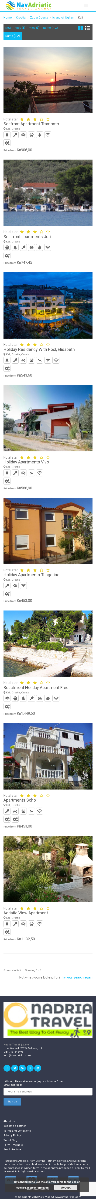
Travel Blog (10, 1140)
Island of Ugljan (63, 17)
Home (7, 17)
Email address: (12, 1084)
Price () (20, 27)
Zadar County (39, 17)
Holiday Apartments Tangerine (31, 574)
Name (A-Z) (50, 27)
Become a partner (14, 1125)
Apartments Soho (19, 800)
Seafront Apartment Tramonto (31, 123)
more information (38, 1187)
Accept (66, 1187)
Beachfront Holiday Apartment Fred (36, 687)
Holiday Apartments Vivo (26, 461)
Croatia (21, 17)
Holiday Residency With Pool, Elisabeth (39, 349)
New (8, 27)
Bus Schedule (12, 1149)
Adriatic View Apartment (25, 912)
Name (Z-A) (12, 36)
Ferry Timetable (13, 1144)
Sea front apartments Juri (27, 236)
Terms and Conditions (17, 1130)
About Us (9, 1121)
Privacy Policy (12, 1135)
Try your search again (77, 977)
